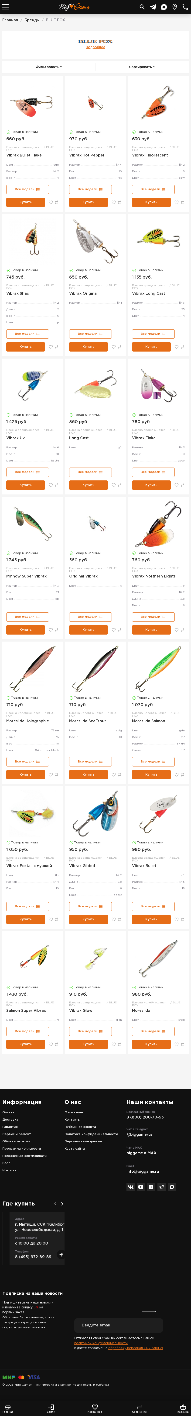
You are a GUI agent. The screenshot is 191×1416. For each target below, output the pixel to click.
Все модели (24, 189)
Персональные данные (83, 1141)
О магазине (74, 1112)
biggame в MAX (141, 1153)
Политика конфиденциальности (91, 1134)
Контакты (73, 1119)
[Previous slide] (55, 1204)
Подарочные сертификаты (24, 1156)
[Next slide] (62, 1204)
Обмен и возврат (16, 1141)
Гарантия (10, 1127)
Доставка (10, 1119)
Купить (26, 202)
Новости (9, 1170)
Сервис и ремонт (16, 1134)
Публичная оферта (80, 1127)
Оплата (8, 1112)
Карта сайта (75, 1148)
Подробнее (95, 47)
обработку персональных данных (135, 1348)
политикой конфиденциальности (101, 1343)
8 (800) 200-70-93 (145, 1117)
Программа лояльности (21, 1148)
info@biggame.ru (142, 1171)
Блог (6, 1163)
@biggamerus (139, 1134)
